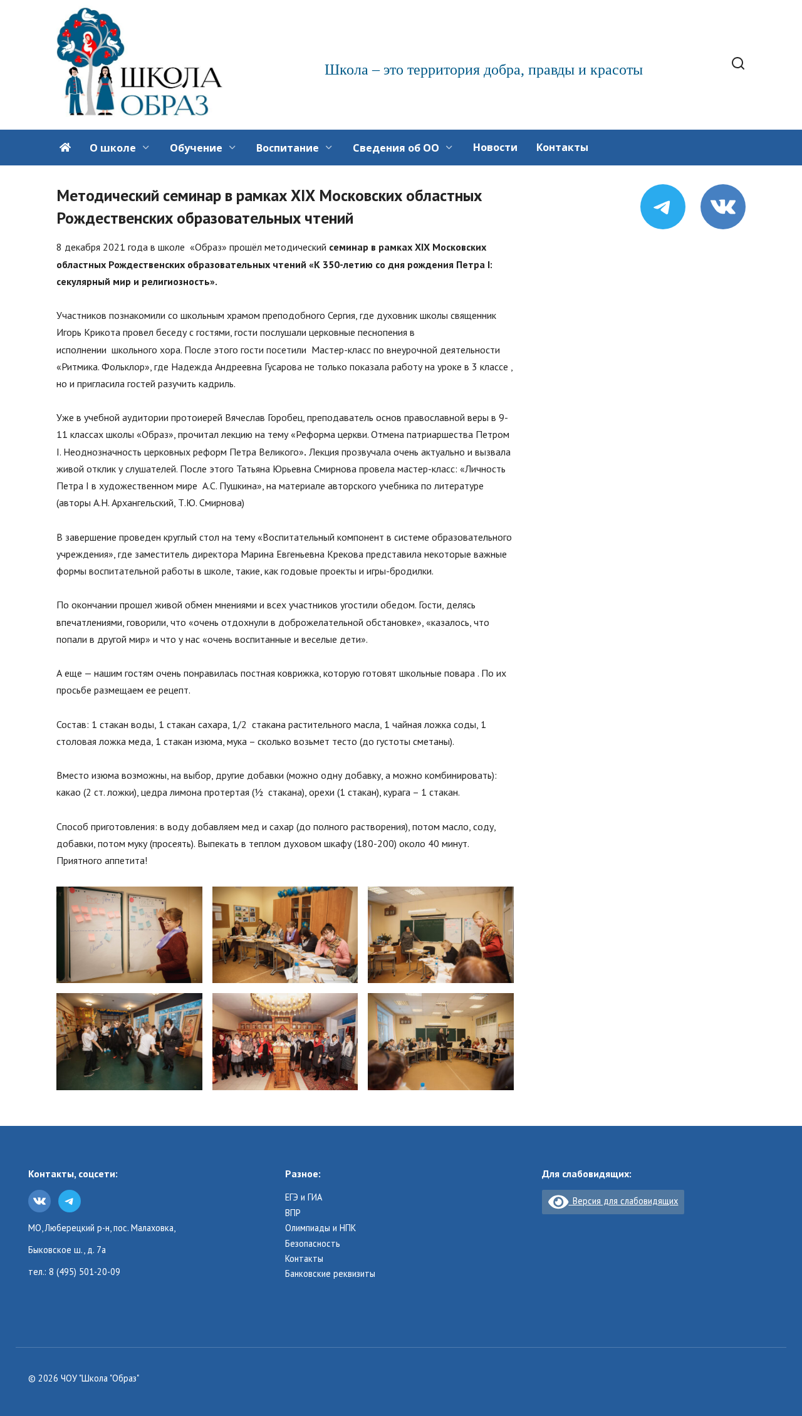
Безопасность (312, 1243)
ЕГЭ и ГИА (303, 1197)
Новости (495, 147)
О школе (113, 148)
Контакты (562, 147)
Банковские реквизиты (330, 1273)
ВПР (293, 1213)
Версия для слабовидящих (623, 1201)
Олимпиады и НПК (320, 1228)
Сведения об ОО (396, 148)
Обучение (196, 148)
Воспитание (287, 148)
